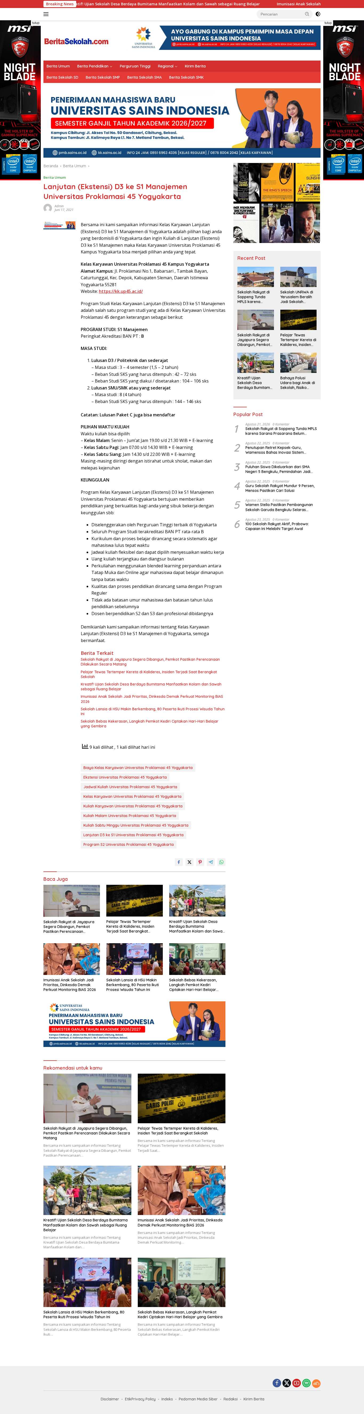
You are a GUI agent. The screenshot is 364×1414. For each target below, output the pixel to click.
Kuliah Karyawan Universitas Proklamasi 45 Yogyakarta (133, 806)
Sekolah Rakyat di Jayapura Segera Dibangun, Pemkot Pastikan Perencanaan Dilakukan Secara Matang (150, 662)
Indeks (167, 1399)
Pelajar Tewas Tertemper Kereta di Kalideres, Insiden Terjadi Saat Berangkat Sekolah (149, 674)
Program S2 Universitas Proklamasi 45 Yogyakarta (128, 844)
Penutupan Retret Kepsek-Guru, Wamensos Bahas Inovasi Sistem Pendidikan (274, 450)
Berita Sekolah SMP (103, 77)
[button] (307, 14)
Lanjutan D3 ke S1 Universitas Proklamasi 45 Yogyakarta (133, 835)
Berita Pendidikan (92, 66)
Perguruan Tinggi (135, 66)
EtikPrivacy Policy (140, 1399)
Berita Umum (58, 66)
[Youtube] (296, 1383)
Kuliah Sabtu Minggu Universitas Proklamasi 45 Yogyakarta (135, 825)
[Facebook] (277, 1383)
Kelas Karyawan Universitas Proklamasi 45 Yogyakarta (132, 796)
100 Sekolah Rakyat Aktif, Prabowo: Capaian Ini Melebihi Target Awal (277, 526)
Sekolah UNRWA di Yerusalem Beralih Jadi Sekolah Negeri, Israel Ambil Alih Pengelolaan (297, 297)
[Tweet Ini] (189, 862)
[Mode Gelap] (318, 14)
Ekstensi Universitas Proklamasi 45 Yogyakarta (125, 777)
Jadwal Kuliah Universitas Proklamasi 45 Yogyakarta (130, 786)
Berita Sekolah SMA (144, 77)
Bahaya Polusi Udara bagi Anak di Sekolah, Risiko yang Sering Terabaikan (297, 383)
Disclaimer (110, 1399)
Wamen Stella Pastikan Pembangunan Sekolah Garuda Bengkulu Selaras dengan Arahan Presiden (279, 507)
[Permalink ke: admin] (47, 207)
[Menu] (47, 14)
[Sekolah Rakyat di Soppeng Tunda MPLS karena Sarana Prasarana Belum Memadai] (255, 277)
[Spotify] (306, 1383)
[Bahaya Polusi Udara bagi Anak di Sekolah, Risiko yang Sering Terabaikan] (298, 363)
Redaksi (231, 1399)
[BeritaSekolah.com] (76, 39)
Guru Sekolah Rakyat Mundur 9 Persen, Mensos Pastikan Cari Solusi (279, 488)
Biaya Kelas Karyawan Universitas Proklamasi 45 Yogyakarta (138, 767)
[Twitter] (286, 1383)
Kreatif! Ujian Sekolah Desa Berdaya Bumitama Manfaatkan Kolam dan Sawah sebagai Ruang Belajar (109, 4)
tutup (35, 23)
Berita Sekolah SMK (186, 77)
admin (59, 206)
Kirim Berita (195, 66)
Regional (165, 66)
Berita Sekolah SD (62, 77)
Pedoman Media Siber (198, 1399)
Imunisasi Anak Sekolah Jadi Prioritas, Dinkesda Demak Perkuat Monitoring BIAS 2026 (152, 699)
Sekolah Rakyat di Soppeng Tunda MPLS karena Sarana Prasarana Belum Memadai (253, 297)
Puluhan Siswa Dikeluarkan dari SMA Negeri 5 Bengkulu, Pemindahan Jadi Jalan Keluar (277, 469)
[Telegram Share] (211, 862)
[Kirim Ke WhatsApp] (221, 862)
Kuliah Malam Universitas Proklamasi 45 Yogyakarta (129, 815)
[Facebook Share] (179, 862)
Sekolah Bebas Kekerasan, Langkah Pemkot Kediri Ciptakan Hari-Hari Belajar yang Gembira (150, 723)
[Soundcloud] (316, 1383)
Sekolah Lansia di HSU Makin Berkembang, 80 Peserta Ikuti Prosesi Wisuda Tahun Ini (153, 711)
